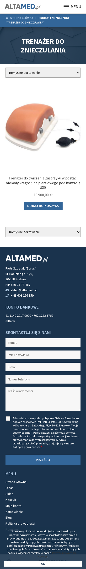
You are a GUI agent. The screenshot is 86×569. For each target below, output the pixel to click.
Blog (8, 517)
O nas (9, 488)
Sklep (9, 494)
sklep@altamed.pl (24, 290)
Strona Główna (16, 482)
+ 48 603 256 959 (22, 295)
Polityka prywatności (20, 523)
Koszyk (10, 500)
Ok (43, 563)
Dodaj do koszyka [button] (43, 206)
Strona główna (21, 18)
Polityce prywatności (26, 447)
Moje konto (13, 506)
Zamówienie (14, 512)
